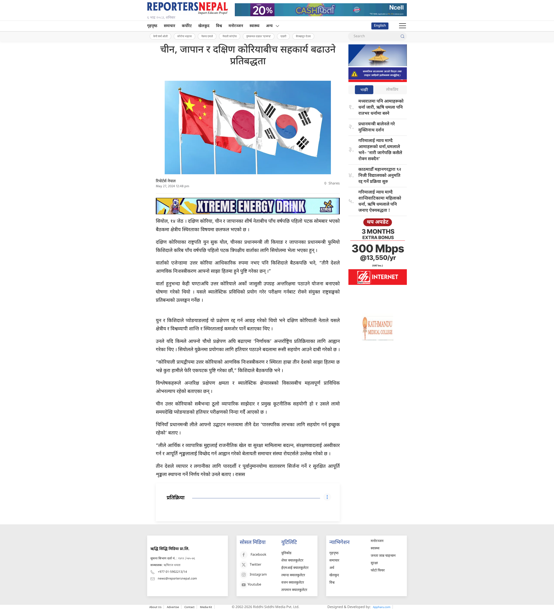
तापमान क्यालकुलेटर (294, 590)
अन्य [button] (269, 26)
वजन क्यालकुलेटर (292, 583)
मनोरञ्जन (236, 26)
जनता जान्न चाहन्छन (383, 556)
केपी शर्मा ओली (160, 36)
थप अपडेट (377, 222)
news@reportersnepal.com (177, 579)
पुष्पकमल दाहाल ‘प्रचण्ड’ (258, 36)
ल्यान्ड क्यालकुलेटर (293, 575)
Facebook (258, 555)
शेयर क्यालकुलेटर (292, 560)
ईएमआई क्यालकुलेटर (295, 568)
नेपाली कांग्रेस (229, 36)
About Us (155, 607)
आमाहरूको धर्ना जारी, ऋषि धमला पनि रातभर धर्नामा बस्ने (381, 107)
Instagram (258, 575)
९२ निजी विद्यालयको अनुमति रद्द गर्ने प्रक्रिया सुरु (379, 176)
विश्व (219, 26)
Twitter (255, 565)
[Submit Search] (402, 36)
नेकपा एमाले (207, 36)
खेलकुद (203, 26)
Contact (189, 607)
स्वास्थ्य (254, 26)
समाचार (169, 26)
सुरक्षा (374, 563)
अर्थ (331, 568)
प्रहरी (283, 36)
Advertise (173, 607)
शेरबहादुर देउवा (303, 36)
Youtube (254, 585)
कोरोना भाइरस (184, 36)
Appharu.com (381, 607)
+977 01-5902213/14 (172, 572)
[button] (402, 26)
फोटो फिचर (378, 570)
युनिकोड (286, 553)
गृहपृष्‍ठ (152, 26)
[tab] (364, 90)
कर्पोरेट (187, 26)
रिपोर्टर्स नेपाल (166, 181)
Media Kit (206, 607)
